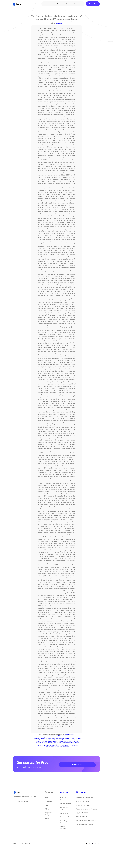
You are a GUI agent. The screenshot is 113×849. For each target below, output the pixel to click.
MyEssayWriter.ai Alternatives (86, 820)
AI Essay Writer (58, 23)
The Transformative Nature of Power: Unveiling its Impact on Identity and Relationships (58, 745)
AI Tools (64, 792)
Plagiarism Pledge (48, 814)
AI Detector (64, 813)
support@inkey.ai (22, 802)
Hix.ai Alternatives (82, 817)
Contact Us (48, 801)
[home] (17, 4)
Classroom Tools (65, 817)
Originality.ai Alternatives (84, 798)
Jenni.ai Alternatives (82, 801)
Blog (75, 4)
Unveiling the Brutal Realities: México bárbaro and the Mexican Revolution (58, 737)
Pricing (51, 4)
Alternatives (81, 792)
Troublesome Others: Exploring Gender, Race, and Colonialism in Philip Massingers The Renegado (58, 742)
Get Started (92, 4)
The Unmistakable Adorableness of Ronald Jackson (57, 746)
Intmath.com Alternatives (84, 824)
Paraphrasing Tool (64, 808)
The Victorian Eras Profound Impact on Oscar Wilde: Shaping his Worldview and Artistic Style (57, 748)
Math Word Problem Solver (65, 799)
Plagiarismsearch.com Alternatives (87, 809)
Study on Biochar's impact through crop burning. (58, 735)
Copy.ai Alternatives (82, 813)
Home (44, 4)
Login (81, 4)
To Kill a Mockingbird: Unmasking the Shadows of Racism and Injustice (58, 744)
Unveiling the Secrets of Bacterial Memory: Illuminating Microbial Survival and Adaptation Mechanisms (57, 738)
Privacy (47, 809)
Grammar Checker (63, 828)
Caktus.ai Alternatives (83, 805)
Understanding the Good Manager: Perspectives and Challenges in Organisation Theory (58, 739)
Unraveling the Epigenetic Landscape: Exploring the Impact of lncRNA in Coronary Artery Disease (58, 741)
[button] (64, 4)
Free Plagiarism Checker (65, 822)
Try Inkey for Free (77, 764)
